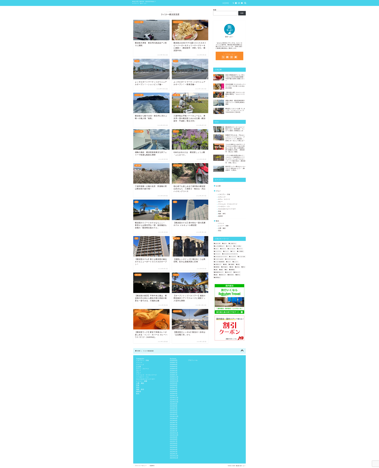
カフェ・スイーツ (224, 199)
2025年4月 (173, 393)
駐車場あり (217, 277)
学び (244, 267)
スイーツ (240, 248)
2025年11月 (174, 379)
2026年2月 (173, 373)
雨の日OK (231, 274)
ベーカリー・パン (224, 206)
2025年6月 (173, 389)
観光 (217, 221)
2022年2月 (173, 451)
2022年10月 (174, 435)
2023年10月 (174, 416)
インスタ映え (238, 246)
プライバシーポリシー (141, 465)
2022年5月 (173, 445)
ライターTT (233, 256)
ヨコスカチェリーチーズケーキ (230, 254)
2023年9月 (173, 418)
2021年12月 (174, 456)
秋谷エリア (237, 272)
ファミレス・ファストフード (227, 204)
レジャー (236, 261)
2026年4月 (173, 368)
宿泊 (219, 230)
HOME (226, 3)
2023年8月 (173, 420)
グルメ (218, 191)
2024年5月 (173, 412)
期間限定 (233, 269)
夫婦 (232, 267)
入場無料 (232, 264)
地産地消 (217, 267)
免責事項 (152, 465)
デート (233, 251)
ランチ (229, 261)
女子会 (237, 267)
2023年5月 (173, 425)
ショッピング (232, 248)
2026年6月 (173, 364)
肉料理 (220, 216)
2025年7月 (173, 387)
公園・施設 (222, 228)
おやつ (225, 243)
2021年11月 (174, 458)
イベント (221, 223)
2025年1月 (173, 395)
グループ (224, 248)
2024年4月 (173, 414)
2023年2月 (173, 431)
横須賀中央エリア (219, 272)
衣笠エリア (223, 274)
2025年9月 (173, 383)
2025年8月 (173, 385)
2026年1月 (173, 375)
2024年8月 (173, 406)
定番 (216, 269)
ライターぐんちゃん (231, 259)
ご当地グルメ (233, 243)
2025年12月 (174, 377)
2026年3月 (173, 371)
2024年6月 (173, 410)
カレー (220, 201)
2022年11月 (174, 433)
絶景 (216, 274)
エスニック (222, 197)
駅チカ (238, 274)
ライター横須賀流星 (219, 261)
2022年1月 (173, 454)
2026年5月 (173, 366)
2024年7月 (173, 408)
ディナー (227, 251)
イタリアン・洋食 (224, 194)
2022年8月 (173, 439)
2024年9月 (173, 404)
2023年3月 (173, 429)
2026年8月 (173, 360)
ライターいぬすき (219, 259)
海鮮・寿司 (222, 213)
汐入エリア (229, 272)
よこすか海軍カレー (219, 246)
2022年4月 (173, 447)
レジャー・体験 (223, 225)
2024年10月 (174, 402)
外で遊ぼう (225, 267)
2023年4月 (173, 427)
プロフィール (193, 360)
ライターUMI (242, 256)
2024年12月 (174, 398)
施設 (222, 269)
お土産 (218, 186)
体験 (226, 264)
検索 (214, 10)
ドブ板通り (240, 251)
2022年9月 (173, 437)
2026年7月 (173, 362)
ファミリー (217, 254)
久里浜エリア (218, 264)
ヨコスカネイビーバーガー (227, 209)
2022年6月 (173, 443)
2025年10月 (174, 381)
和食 (219, 211)
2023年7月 (173, 422)
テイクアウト (218, 251)
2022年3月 (173, 449)
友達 (238, 264)
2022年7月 (173, 441)
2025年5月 (173, 391)
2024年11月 (174, 400)
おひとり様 (217, 243)
